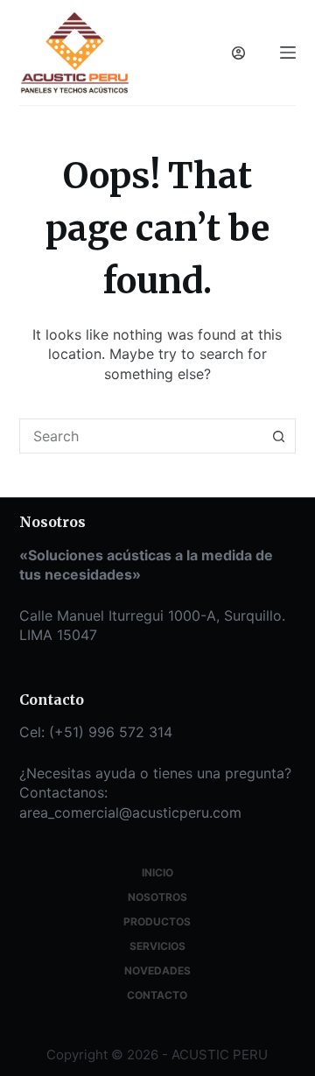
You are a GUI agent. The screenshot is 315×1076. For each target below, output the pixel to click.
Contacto (157, 995)
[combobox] (141, 436)
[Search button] (278, 436)
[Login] (238, 53)
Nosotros (157, 897)
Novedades (157, 970)
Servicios (158, 946)
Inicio (157, 872)
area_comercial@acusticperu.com (130, 812)
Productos (157, 921)
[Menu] (288, 52)
